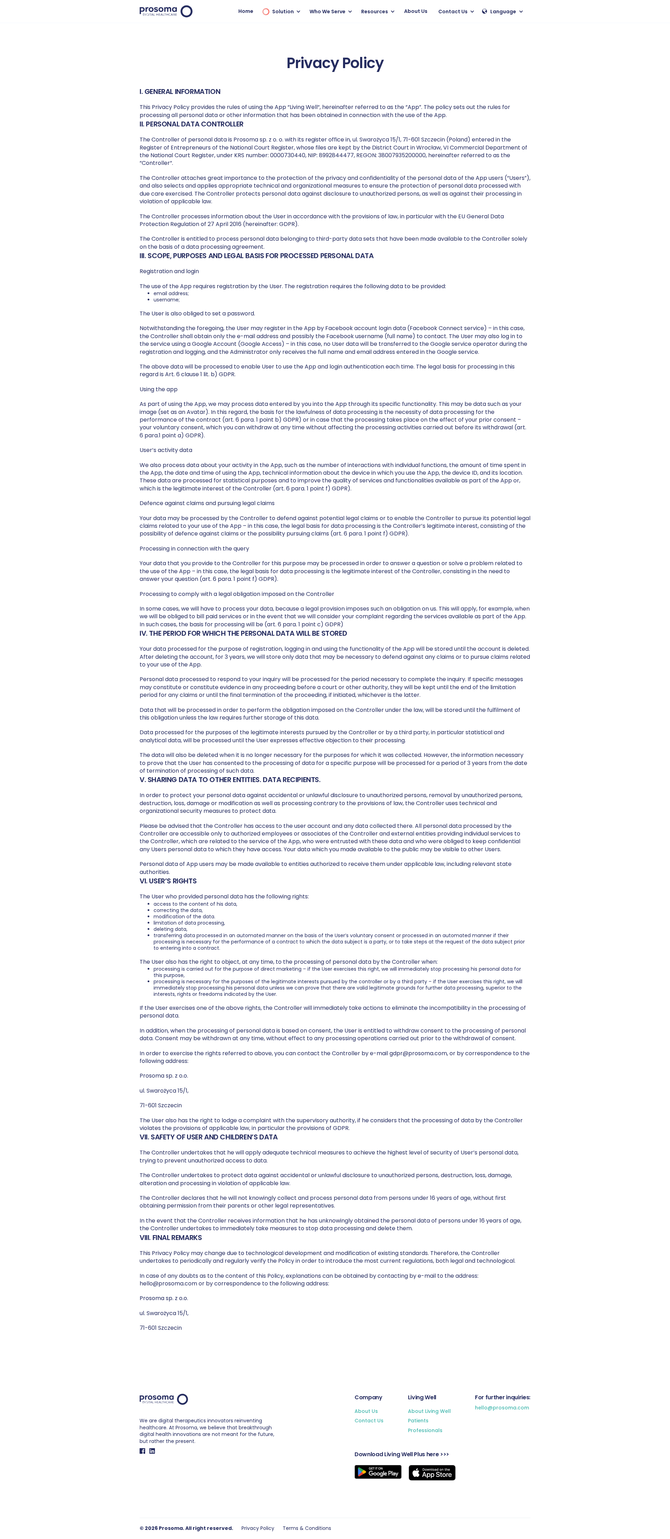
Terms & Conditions (307, 1528)
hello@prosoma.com (502, 1408)
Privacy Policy (257, 1528)
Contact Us (369, 1420)
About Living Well (429, 1411)
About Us (415, 11)
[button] (280, 11)
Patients (418, 1420)
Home (245, 11)
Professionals (425, 1430)
